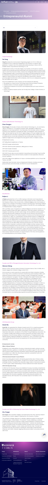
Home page (6, 11)
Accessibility (44, 481)
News (26, 460)
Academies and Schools (6, 456)
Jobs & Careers (28, 458)
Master (14, 456)
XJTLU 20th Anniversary (29, 456)
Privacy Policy (37, 481)
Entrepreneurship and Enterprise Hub (19, 11)
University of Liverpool (40, 456)
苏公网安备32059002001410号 (19, 481)
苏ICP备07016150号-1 (14, 481)
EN (35, 2)
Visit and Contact (28, 462)
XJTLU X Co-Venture (35, 11)
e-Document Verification (7, 460)
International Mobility (6, 458)
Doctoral (15, 458)
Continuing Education (17, 460)
